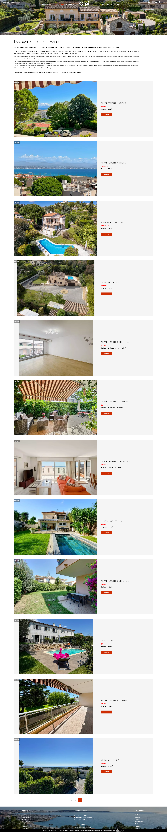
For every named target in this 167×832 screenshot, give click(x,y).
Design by (121, 830)
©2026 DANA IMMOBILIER (52, 830)
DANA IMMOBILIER (80, 815)
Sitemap (76, 830)
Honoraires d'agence (87, 830)
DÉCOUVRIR (107, 114)
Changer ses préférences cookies (105, 830)
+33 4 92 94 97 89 (79, 825)
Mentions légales (67, 830)
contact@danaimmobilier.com (83, 827)
